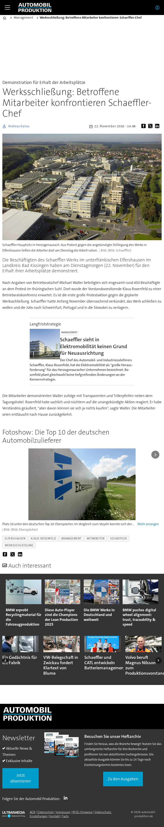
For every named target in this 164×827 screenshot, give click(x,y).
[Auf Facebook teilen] (144, 126)
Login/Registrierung (158, 7)
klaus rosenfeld (43, 538)
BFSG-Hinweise (82, 812)
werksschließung (19, 545)
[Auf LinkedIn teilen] (158, 126)
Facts (65, 816)
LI (66, 798)
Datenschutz (45, 812)
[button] (5, 660)
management (71, 538)
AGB (32, 812)
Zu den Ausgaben (123, 779)
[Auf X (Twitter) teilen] (151, 126)
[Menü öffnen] (7, 7)
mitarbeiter (96, 538)
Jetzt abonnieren (20, 778)
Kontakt (55, 816)
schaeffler (118, 538)
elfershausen (15, 538)
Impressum (63, 812)
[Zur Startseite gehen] (35, 7)
